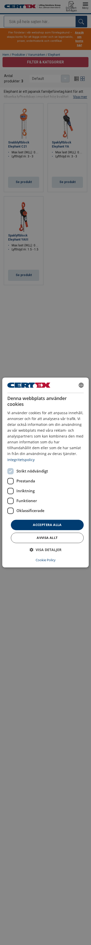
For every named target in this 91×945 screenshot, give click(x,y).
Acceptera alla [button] (47, 524)
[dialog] (45, 472)
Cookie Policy (46, 560)
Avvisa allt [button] (47, 538)
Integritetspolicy (21, 459)
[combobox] (81, 385)
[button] (45, 550)
